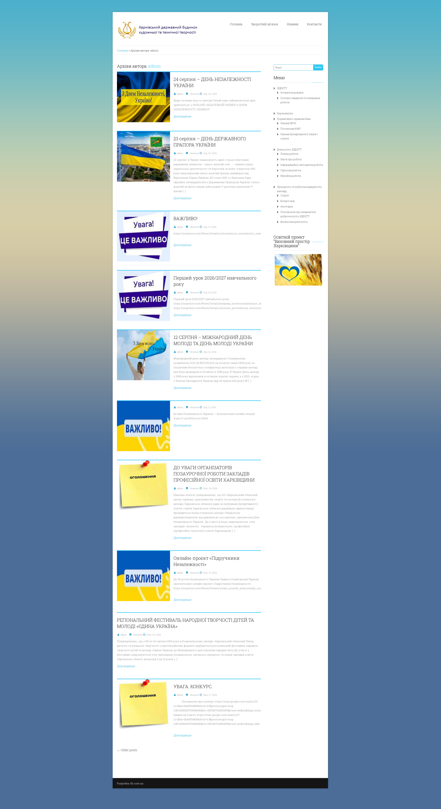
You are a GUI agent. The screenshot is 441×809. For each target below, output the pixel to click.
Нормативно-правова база (294, 118)
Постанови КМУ (290, 128)
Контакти (314, 24)
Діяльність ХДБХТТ (289, 149)
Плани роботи (289, 153)
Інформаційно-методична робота (301, 164)
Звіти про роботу (291, 159)
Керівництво (285, 113)
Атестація (286, 206)
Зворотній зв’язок (264, 24)
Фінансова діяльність (294, 221)
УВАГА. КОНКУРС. (193, 686)
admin (154, 66)
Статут (284, 195)
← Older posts (127, 750)
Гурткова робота (290, 170)
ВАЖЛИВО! (185, 218)
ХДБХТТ (282, 88)
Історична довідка (291, 92)
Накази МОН (288, 123)
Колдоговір (287, 201)
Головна (236, 24)
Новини (292, 24)
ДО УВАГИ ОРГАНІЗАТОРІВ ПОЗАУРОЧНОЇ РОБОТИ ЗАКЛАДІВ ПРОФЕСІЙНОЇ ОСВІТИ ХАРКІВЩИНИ (214, 474)
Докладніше (182, 116)
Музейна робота (290, 175)
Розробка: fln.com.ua (130, 783)
